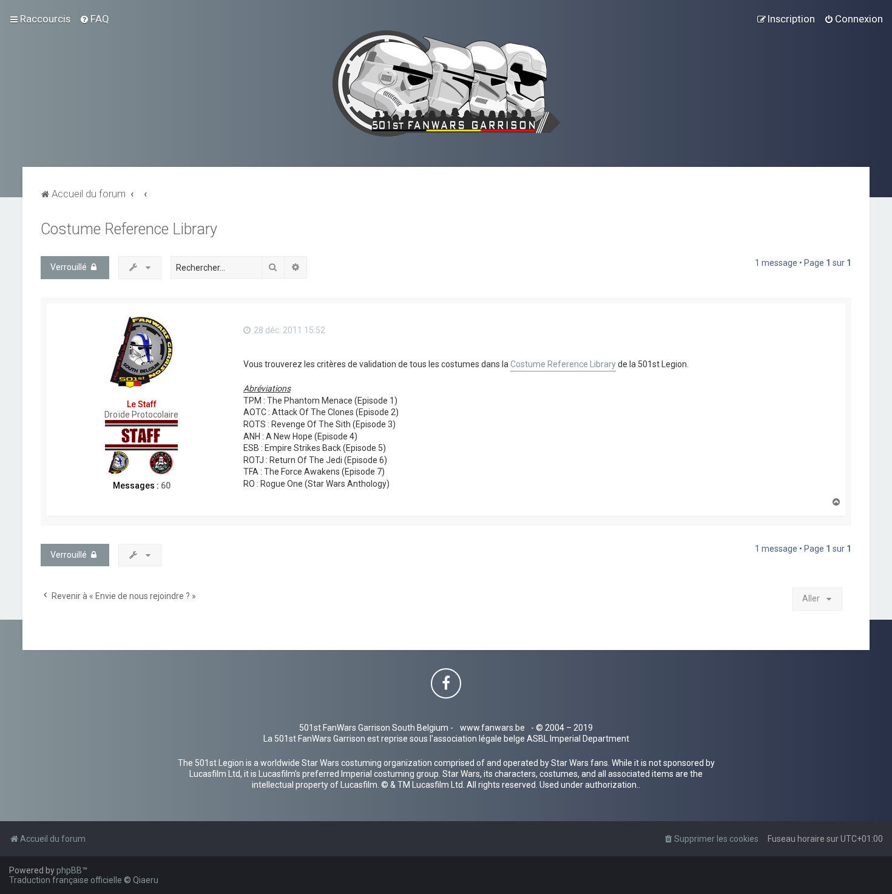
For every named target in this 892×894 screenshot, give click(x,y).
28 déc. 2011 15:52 (288, 330)
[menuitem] (94, 18)
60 (166, 485)
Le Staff (142, 404)
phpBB (69, 870)
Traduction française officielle (65, 880)
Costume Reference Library (129, 229)
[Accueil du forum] (446, 83)
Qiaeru (145, 880)
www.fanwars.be (492, 728)
